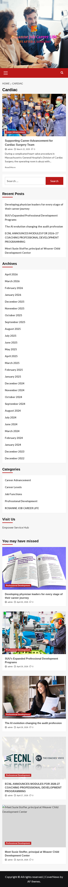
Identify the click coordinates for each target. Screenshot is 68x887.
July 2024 (10, 417)
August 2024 (13, 410)
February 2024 (14, 437)
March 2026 (12, 281)
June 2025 (11, 342)
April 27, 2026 (22, 795)
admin (10, 149)
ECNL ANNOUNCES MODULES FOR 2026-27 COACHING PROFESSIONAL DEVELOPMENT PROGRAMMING (32, 237)
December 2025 (14, 301)
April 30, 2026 (22, 602)
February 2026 (14, 287)
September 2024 (15, 403)
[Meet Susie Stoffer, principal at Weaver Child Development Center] (34, 826)
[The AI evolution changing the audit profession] (34, 697)
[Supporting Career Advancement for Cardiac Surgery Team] (34, 115)
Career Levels (13, 487)
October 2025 (13, 315)
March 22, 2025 (23, 149)
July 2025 (10, 335)
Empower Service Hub (15, 527)
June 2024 (11, 424)
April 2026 (11, 274)
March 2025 (12, 362)
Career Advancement (15, 132)
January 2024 (13, 444)
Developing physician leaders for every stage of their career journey (34, 206)
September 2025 (15, 322)
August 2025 (13, 328)
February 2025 (14, 369)
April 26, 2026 (22, 860)
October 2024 (13, 397)
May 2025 (11, 349)
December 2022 (14, 458)
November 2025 (14, 308)
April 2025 (11, 356)
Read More (10, 167)
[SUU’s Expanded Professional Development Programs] (34, 632)
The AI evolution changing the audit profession (34, 226)
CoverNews (52, 876)
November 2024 (14, 390)
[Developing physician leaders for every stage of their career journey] (34, 568)
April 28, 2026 (22, 727)
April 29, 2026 (22, 666)
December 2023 (14, 451)
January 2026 (13, 294)
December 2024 (14, 383)
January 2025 (13, 376)
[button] (5, 72)
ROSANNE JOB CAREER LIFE (22, 508)
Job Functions (13, 494)
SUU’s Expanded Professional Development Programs (31, 217)
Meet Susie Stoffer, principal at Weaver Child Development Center (32, 250)
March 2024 (12, 431)
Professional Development (21, 501)
